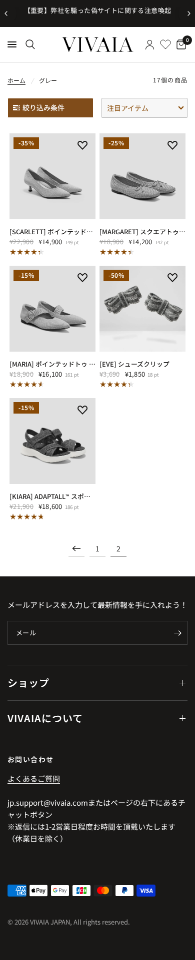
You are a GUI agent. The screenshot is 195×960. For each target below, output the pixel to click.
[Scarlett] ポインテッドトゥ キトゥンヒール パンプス (53, 231)
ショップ (29, 682)
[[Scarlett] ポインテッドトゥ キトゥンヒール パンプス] (53, 176)
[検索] (30, 44)
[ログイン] (150, 44)
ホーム (17, 80)
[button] (144, 107)
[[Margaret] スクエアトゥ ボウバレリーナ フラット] (143, 176)
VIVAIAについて (45, 718)
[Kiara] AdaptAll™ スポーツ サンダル (53, 496)
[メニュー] (12, 44)
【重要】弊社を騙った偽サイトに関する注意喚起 (98, 10)
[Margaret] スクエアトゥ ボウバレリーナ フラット (143, 231)
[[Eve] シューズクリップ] (143, 309)
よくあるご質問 (34, 778)
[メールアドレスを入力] (178, 633)
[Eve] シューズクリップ (135, 364)
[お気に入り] (165, 44)
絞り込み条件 (43, 107)
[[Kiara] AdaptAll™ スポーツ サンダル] (53, 441)
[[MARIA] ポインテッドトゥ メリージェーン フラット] (53, 309)
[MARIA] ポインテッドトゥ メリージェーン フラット (53, 364)
